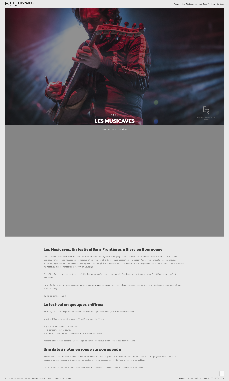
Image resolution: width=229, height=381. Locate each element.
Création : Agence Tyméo (62, 378)
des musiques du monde (99, 285)
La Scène (114, 115)
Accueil (183, 378)
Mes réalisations (198, 378)
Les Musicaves (65, 256)
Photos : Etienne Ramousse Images (38, 378)
